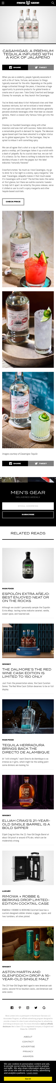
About (28, 1036)
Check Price (13, 201)
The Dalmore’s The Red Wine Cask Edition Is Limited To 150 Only (26, 673)
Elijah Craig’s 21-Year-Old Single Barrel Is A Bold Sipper (26, 824)
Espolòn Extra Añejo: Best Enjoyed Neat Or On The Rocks (25, 598)
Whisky (6, 664)
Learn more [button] (32, 1073)
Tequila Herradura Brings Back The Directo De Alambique (26, 749)
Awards (28, 1056)
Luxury (6, 891)
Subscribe (28, 514)
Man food (8, 589)
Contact (28, 1041)
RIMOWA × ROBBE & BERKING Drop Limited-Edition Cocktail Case (26, 900)
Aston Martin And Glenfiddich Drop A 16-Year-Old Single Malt (26, 976)
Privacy (28, 1051)
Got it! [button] (28, 1079)
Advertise (28, 1046)
